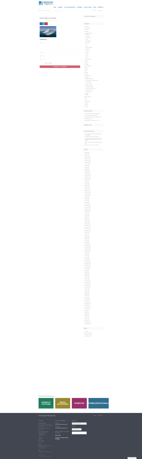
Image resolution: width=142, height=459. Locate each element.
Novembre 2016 (88, 323)
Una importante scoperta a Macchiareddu (92, 113)
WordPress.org (87, 336)
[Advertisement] (93, 348)
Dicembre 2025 (87, 159)
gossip (86, 67)
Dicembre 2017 (87, 302)
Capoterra (88, 36)
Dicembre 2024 (87, 174)
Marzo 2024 (87, 187)
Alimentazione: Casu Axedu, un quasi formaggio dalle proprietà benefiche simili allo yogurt (93, 139)
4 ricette (86, 30)
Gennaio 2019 (87, 280)
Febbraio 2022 (87, 222)
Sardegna (79, 7)
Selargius (87, 52)
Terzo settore (88, 92)
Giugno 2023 (87, 197)
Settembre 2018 (88, 287)
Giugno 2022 (87, 215)
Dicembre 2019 (87, 262)
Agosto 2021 (87, 232)
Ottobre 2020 (87, 249)
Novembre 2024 (88, 175)
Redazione (42, 20)
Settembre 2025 (88, 162)
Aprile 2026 (87, 154)
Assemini (87, 34)
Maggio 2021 (87, 237)
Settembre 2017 (88, 307)
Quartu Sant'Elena (89, 47)
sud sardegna (87, 101)
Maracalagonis (88, 41)
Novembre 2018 (88, 284)
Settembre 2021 (88, 230)
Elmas (87, 39)
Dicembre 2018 (87, 282)
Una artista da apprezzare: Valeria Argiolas (93, 134)
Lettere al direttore (89, 85)
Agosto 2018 (87, 289)
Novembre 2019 (88, 264)
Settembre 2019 (88, 267)
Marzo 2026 (87, 155)
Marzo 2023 (87, 200)
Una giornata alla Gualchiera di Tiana (91, 115)
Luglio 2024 (87, 182)
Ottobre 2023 (87, 194)
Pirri (86, 44)
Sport (94, 7)
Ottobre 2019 (87, 265)
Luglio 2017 (87, 310)
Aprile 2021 (87, 239)
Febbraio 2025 (87, 170)
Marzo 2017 (87, 317)
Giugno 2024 (87, 184)
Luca (86, 142)
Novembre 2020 (88, 247)
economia (86, 64)
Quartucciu (88, 49)
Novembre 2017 (88, 304)
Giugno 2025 (87, 167)
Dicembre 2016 (87, 322)
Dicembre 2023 (87, 190)
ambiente (86, 31)
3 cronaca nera (87, 28)
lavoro (86, 71)
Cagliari (60, 7)
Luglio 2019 (87, 270)
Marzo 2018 (87, 297)
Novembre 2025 (88, 160)
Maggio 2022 (87, 217)
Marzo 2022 (87, 220)
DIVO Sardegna (88, 82)
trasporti (86, 104)
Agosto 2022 (87, 212)
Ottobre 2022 (87, 209)
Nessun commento (60, 20)
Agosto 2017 (87, 309)
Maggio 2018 (87, 294)
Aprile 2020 (87, 255)
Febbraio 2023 (87, 202)
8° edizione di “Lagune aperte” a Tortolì (92, 120)
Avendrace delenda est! (95, 136)
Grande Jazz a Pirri (88, 118)
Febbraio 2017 (87, 319)
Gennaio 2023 (87, 204)
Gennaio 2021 (87, 244)
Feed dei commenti (88, 334)
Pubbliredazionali (88, 76)
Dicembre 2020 (87, 245)
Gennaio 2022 (87, 224)
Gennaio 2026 (87, 157)
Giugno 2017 (87, 312)
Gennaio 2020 (87, 260)
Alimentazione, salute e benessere (92, 80)
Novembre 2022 (88, 207)
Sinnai (87, 56)
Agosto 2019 (87, 269)
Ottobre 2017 (87, 305)
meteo (87, 94)
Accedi (86, 331)
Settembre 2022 (88, 210)
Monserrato (88, 42)
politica (86, 74)
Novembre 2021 (88, 227)
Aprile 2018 (87, 295)
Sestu (87, 54)
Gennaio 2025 (87, 172)
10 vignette (87, 26)
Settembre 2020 (88, 250)
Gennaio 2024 (87, 189)
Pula (86, 46)
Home (54, 7)
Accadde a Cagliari (89, 78)
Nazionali (86, 72)
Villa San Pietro (88, 59)
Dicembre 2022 (87, 205)
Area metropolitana (70, 7)
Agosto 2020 (87, 252)
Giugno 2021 (87, 235)
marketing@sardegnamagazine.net (61, 428)
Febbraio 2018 (87, 299)
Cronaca (86, 62)
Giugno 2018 (87, 292)
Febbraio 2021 (87, 242)
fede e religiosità (88, 66)
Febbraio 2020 (87, 259)
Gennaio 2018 (87, 300)
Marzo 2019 (87, 277)
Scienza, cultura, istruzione (90, 88)
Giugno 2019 (87, 272)
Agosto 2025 (87, 164)
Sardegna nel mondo (89, 87)
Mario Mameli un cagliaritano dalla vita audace (93, 117)
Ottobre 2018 (87, 285)
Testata (86, 103)
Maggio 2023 (87, 199)
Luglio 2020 (87, 254)
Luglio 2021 (87, 234)
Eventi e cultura (88, 7)
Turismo (86, 106)
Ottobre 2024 (87, 177)
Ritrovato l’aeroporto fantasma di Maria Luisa (93, 143)
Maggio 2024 (87, 185)
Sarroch (87, 51)
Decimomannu (88, 37)
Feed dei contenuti (88, 332)
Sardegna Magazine (47, 416)
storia (86, 99)
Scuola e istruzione (89, 90)
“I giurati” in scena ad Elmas (94, 145)
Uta (86, 57)
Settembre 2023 (88, 195)
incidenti (86, 69)
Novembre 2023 (88, 192)
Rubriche (100, 7)
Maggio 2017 (87, 314)
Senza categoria (88, 96)
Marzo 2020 (87, 257)
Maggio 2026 (87, 152)
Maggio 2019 (87, 274)
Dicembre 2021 (87, 225)
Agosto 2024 (87, 180)
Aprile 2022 (87, 219)
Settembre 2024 (88, 179)
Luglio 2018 (87, 290)
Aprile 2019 (87, 275)
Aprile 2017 (87, 315)
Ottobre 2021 (87, 229)
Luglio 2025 (87, 165)
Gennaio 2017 (87, 320)
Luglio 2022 (87, 214)
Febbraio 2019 (87, 279)
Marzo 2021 (87, 240)
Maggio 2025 (87, 169)
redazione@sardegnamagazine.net (61, 424)
